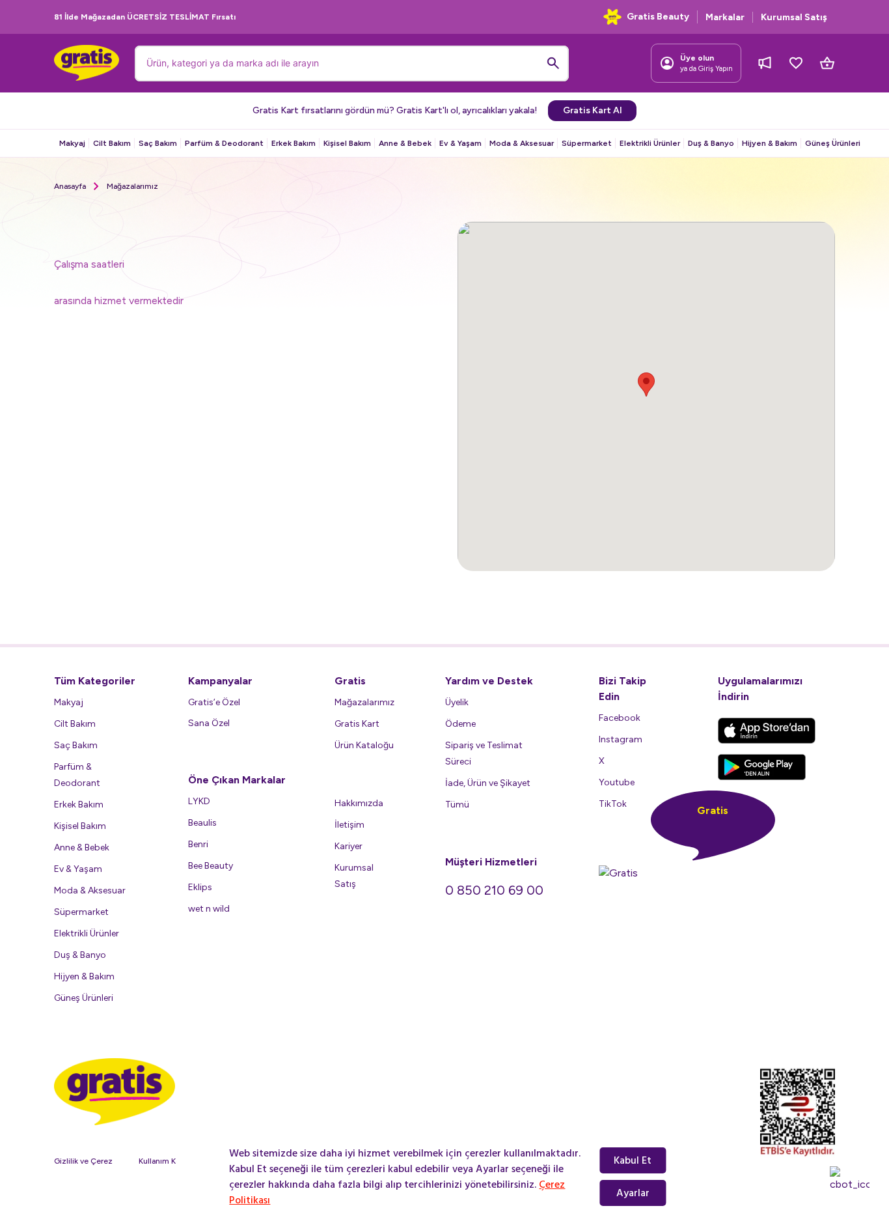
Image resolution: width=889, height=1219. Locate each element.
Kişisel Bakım (347, 143)
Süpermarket (587, 143)
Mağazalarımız (132, 186)
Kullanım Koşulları (170, 1161)
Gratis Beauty (658, 16)
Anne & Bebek (405, 143)
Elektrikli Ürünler (650, 143)
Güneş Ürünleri (832, 143)
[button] (646, 384)
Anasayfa (70, 186)
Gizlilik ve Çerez (83, 1161)
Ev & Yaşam (460, 143)
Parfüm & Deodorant (224, 143)
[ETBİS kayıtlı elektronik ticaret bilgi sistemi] (797, 1112)
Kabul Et (632, 1160)
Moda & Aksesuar (521, 143)
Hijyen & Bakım (769, 143)
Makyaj (72, 143)
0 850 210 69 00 (494, 890)
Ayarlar (633, 1192)
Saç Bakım (158, 143)
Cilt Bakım (112, 143)
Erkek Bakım (293, 143)
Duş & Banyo (711, 143)
